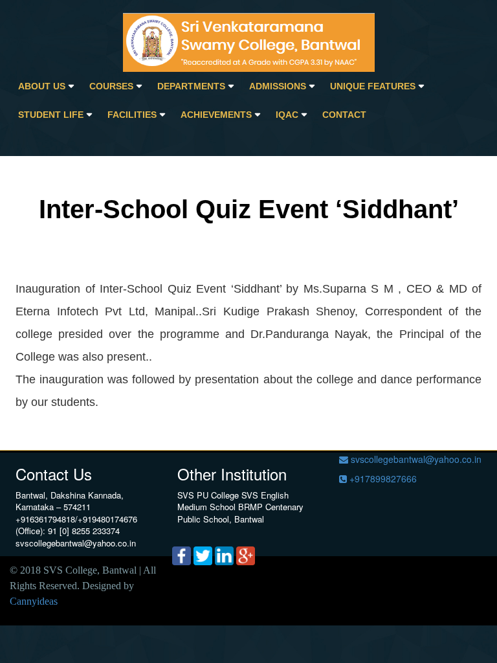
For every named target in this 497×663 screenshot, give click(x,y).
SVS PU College (208, 495)
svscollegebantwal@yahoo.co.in (414, 459)
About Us (41, 86)
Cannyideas (34, 601)
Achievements (216, 114)
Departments (191, 86)
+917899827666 (382, 478)
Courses (111, 86)
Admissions (277, 86)
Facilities (132, 114)
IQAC (287, 114)
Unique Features (372, 86)
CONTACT (344, 114)
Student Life (50, 114)
